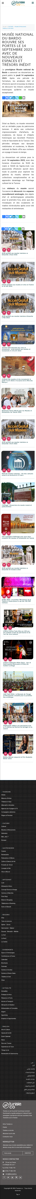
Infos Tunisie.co (7, 1124)
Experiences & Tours (7, 1047)
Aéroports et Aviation (7, 1005)
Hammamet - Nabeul (7, 928)
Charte (5, 1127)
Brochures (4, 963)
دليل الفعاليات (30, 1082)
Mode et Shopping (6, 900)
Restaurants (5, 854)
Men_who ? (4, 837)
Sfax (2, 918)
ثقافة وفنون (31, 1075)
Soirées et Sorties (6, 970)
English (6, 1026)
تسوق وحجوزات (30, 1093)
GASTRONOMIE (8, 848)
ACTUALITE (7, 988)
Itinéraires (4, 833)
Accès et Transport (7, 1001)
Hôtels (3, 795)
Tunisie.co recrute (8, 1130)
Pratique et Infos (6, 994)
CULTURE (6, 823)
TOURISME (7, 792)
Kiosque (3, 840)
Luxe (2, 883)
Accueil (4, 26)
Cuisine (3, 851)
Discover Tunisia (6, 1043)
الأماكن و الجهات (30, 1086)
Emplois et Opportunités (8, 1018)
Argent (3, 1012)
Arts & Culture (5, 1029)
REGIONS (6, 914)
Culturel (3, 826)
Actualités (4, 991)
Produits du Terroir (7, 865)
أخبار (33, 1065)
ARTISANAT (7, 879)
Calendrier (4, 959)
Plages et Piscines (6, 815)
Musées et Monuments (8, 830)
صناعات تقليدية (30, 1079)
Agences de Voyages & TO (9, 808)
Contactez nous (8, 1136)
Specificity (4, 1015)
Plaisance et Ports (6, 998)
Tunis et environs (6, 921)
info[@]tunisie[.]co (11, 1174)
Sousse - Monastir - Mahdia (9, 931)
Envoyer (28, 1153)
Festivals (4, 966)
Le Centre (4, 942)
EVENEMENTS (8, 949)
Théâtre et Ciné (6, 977)
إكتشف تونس (31, 1069)
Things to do (5, 1050)
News (3, 1040)
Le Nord (3, 938)
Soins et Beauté (6, 907)
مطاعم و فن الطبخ (29, 1089)
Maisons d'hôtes (6, 798)
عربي (32, 1062)
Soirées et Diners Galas (8, 973)
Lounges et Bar (6, 868)
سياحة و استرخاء (30, 1072)
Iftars (3, 980)
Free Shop (4, 896)
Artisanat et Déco (6, 886)
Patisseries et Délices (7, 858)
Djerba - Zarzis (5, 924)
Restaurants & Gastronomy (9, 1053)
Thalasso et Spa (6, 802)
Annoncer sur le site (9, 1133)
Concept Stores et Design (9, 889)
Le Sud (3, 935)
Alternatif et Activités (7, 805)
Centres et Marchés (7, 893)
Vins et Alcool (5, 872)
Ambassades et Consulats (9, 1008)
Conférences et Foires (8, 956)
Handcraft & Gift (6, 1033)
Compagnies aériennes (8, 812)
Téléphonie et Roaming (8, 903)
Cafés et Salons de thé (8, 861)
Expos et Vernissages (8, 953)
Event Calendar (5, 1036)
